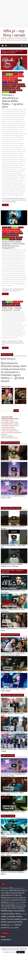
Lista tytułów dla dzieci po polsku (10, 424)
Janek (11, 109)
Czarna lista (20, 131)
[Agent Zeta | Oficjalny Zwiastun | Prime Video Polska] (14, 582)
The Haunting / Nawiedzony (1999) (9, 277)
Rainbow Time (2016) (6, 328)
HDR (19, 908)
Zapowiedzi (12, 92)
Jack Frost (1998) (21, 149)
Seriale (17, 88)
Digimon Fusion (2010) (10, 135)
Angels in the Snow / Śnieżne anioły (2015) (11, 121)
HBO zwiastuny (13, 908)
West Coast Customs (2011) (11, 338)
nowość (17, 924)
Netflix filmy (13, 910)
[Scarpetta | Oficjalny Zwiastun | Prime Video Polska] (14, 601)
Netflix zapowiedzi (9, 922)
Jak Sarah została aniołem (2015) (9, 320)
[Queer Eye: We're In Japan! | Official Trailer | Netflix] (14, 740)
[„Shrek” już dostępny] (14, 452)
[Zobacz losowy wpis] (25, 45)
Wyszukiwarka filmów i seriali (10, 418)
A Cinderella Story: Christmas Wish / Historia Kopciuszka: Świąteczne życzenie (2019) (14, 113)
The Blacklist (21, 177)
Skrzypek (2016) (18, 330)
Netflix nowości (8, 161)
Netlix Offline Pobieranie (8, 80)
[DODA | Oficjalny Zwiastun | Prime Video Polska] (14, 620)
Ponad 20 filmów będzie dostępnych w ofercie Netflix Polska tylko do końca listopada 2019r (13, 244)
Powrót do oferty (6, 86)
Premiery (14, 86)
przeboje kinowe (21, 86)
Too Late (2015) (11, 193)
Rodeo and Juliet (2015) (10, 169)
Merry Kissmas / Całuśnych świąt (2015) (14, 155)
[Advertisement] (14, 14)
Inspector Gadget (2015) (10, 318)
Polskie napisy (21, 84)
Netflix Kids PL (6, 76)
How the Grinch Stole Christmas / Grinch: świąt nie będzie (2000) (14, 261)
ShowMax (11, 928)
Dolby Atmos (21, 888)
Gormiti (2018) (5, 141)
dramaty (21, 72)
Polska (15, 82)
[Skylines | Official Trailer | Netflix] (14, 663)
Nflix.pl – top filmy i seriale (14, 33)
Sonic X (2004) (19, 171)
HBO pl (3, 906)
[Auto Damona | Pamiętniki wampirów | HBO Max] (14, 518)
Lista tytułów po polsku (8, 420)
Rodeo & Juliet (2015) (9, 330)
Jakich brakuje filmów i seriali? (9, 437)
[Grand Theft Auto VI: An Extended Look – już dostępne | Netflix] (14, 487)
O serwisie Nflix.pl (6, 939)
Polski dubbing (6, 84)
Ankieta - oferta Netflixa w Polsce (10, 431)
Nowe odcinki (18, 80)
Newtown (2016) (11, 165)
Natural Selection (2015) (10, 324)
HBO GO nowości (11, 893)
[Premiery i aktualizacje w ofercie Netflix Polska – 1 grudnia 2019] (14, 56)
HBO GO (17, 890)
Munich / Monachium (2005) (8, 157)
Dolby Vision (5, 890)
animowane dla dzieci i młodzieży (10, 72)
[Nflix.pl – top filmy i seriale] (2, 45)
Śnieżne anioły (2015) (6, 332)
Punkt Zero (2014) (21, 326)
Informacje (9, 74)
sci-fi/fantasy (19, 237)
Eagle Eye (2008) (19, 135)
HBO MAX (10, 902)
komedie (15, 74)
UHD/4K (14, 90)
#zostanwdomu (5, 888)
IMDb (22, 908)
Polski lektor (13, 84)
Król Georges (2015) (9, 322)
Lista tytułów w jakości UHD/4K (10, 422)
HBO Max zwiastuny (20, 904)
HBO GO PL (10, 895)
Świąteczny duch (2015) (17, 334)
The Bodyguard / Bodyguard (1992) (9, 179)
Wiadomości (5, 92)
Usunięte (20, 90)
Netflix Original (14, 76)
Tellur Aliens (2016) (14, 335)
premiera (5, 927)
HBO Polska (10, 906)
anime (14, 888)
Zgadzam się (20, 952)
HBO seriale (19, 906)
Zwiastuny (19, 239)
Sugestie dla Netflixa (7, 417)
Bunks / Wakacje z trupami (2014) (15, 127)
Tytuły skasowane (6, 90)
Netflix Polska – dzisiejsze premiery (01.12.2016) (12, 309)
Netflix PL (21, 76)
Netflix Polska (6, 78)
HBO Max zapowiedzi (10, 904)
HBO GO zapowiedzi (12, 900)
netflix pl (20, 161)
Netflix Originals (24, 914)
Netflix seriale (16, 163)
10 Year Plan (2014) (14, 314)
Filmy (4, 74)
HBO (11, 890)
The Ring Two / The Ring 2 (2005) (12, 185)
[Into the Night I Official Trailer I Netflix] (14, 724)
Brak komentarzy (19, 109)
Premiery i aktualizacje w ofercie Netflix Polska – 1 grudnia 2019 (12, 101)
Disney (17, 888)
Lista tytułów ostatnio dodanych (10, 425)
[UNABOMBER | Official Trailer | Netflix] (14, 803)
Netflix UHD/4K (13, 78)
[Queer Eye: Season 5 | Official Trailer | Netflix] (14, 705)
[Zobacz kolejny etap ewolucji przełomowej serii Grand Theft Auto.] (14, 469)
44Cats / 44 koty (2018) (17, 111)
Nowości (4, 82)
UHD (17, 193)
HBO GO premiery (13, 898)
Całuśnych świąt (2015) (13, 316)
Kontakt (3, 936)
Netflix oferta (15, 161)
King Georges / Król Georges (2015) (9, 151)
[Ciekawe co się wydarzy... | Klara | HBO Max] (14, 537)
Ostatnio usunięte (5, 386)
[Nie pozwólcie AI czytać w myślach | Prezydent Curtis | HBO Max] (14, 555)
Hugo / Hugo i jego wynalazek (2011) (13, 263)
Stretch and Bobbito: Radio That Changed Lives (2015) (13, 275)
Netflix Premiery (8, 163)
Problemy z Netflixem (7, 436)
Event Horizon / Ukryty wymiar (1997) (10, 137)
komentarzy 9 (18, 312)
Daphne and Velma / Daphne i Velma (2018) (11, 133)
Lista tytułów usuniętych (8, 427)
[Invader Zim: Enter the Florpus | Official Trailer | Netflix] (14, 680)
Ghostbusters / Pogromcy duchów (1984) (14, 139)
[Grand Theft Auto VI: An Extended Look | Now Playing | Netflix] (14, 765)
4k (22, 111)
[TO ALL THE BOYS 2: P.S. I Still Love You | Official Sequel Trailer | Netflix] (14, 644)
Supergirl (16, 177)
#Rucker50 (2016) (6, 314)
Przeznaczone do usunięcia (9, 88)
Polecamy (10, 82)
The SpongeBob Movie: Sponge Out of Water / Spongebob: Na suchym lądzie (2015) (13, 189)
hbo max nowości (17, 902)
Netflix (20, 74)
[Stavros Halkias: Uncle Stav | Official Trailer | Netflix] (14, 784)
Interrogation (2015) (21, 318)
